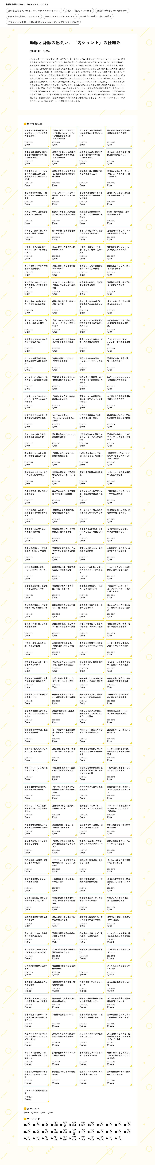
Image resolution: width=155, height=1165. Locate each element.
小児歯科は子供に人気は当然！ (96, 16)
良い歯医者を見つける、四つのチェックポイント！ (34, 10)
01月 (92, 1124)
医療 (27, 1113)
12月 (101, 1124)
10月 (129, 1124)
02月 (83, 1124)
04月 (65, 1125)
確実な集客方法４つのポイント (24, 16)
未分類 (36, 1113)
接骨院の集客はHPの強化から (112, 10)
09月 (28, 1131)
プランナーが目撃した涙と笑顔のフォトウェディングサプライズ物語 (43, 22)
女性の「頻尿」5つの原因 (78, 10)
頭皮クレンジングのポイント (60, 16)
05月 (56, 1124)
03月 (74, 1124)
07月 (37, 1124)
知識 (51, 1113)
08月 (28, 1124)
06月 (47, 1124)
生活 (48, 50)
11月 (110, 1124)
